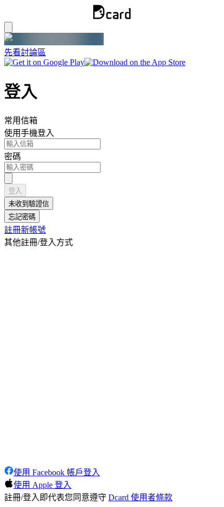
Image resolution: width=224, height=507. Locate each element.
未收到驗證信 (28, 204)
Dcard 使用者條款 (140, 497)
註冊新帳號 (25, 229)
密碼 (12, 156)
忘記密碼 (21, 217)
